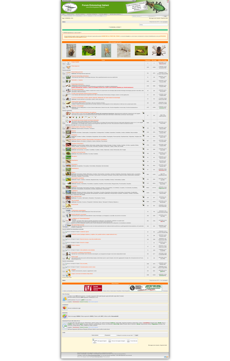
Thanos (161, 123)
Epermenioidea (114, 192)
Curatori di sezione (84, 301)
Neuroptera (74, 164)
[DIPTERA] (79, 117)
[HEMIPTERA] (76, 117)
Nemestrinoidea (80, 175)
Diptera (73, 172)
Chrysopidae (86, 165)
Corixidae (119, 145)
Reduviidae (95, 146)
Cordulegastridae (100, 132)
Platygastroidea (115, 183)
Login (63, 332)
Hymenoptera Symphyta (78, 178)
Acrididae (79, 136)
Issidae (111, 149)
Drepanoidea (107, 192)
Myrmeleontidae (105, 165)
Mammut (162, 162)
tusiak (91, 325)
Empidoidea (117, 174)
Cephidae (83, 179)
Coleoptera (74, 186)
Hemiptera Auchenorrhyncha (79, 148)
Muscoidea (74, 175)
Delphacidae (106, 149)
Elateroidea (74, 188)
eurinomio (161, 108)
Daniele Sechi (153, 322)
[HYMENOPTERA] (73, 117)
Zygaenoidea (76, 194)
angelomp (124, 322)
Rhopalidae (100, 146)
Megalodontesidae (95, 179)
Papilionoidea (107, 193)
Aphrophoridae (80, 149)
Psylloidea (96, 153)
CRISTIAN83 (161, 206)
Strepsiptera (91, 198)
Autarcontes (135, 322)
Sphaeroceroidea (123, 175)
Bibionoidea (89, 174)
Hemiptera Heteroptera (77, 143)
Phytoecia (161, 226)
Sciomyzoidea (116, 175)
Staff (70, 277)
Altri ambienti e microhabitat (87, 250)
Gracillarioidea (134, 192)
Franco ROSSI (75, 324)
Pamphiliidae (107, 179)
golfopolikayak (161, 175)
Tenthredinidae (117, 179)
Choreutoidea (96, 192)
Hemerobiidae (92, 165)
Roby (161, 77)
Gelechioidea (121, 192)
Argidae (78, 179)
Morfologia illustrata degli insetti (83, 73)
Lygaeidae (132, 145)
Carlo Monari (146, 322)
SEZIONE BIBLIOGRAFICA (115, 14)
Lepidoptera (75, 190)
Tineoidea (130, 193)
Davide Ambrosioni (162, 212)
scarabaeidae (162, 254)
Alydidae (87, 145)
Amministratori (76, 301)
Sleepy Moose (76, 325)
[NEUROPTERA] (89, 117)
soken (161, 150)
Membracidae (116, 149)
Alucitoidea (84, 192)
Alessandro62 (114, 316)
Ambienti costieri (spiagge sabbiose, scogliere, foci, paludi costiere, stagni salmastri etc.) (94, 234)
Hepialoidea (74, 193)
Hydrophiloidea (80, 188)
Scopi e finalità (75, 62)
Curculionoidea (128, 187)
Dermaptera (83, 141)
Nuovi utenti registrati (93, 301)
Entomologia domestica (78, 84)
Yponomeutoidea (69, 194)
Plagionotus (162, 188)
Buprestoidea (86, 187)
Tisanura (103, 198)
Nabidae (73, 146)
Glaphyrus (91, 324)
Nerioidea (86, 175)
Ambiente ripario (84, 231)
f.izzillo (161, 250)
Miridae (136, 145)
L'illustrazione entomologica (79, 101)
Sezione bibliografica (67, 208)
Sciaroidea (110, 175)
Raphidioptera (75, 168)
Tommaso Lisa (161, 103)
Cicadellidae (92, 149)
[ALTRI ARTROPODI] (95, 117)
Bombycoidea (90, 192)
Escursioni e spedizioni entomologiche (81, 252)
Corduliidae (106, 132)
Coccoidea (90, 153)
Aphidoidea (85, 153)
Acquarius (161, 86)
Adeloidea (79, 192)
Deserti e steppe (84, 242)
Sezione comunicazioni (67, 261)
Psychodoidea (104, 175)
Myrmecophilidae (102, 136)
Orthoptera (74, 135)
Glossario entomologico (78, 89)
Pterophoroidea (113, 193)
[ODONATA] (86, 117)
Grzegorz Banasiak (161, 73)
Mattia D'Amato (123, 324)
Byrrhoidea (92, 187)
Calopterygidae (85, 132)
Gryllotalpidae (89, 136)
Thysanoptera (98, 198)
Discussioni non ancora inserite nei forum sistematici (85, 120)
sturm (161, 243)
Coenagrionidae (92, 132)
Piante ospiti (75, 256)
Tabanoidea (68, 176)
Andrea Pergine (161, 267)
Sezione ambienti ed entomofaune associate (72, 229)
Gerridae (128, 145)
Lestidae (123, 132)
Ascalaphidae (80, 165)
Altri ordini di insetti (76, 196)
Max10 (161, 154)
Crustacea (84, 202)
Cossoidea (102, 192)
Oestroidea (91, 175)
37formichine (88, 322)
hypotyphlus (161, 67)
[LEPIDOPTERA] (70, 117)
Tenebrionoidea (106, 188)
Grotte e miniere (76, 245)
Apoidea (78, 183)
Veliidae (115, 146)
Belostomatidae (103, 145)
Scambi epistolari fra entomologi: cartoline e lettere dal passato (90, 99)
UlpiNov (161, 137)
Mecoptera (74, 156)
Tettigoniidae (131, 136)
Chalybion (161, 95)
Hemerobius (162, 170)
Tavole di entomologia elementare (80, 76)
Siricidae (112, 179)
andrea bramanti (106, 322)
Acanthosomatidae (81, 145)
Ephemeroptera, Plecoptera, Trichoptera (82, 127)
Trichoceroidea (85, 176)
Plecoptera (86, 128)
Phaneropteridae (116, 136)
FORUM (73, 269)
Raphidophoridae (124, 136)
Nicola (138, 324)
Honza (103, 324)
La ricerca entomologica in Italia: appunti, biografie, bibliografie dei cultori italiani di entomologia (96, 97)
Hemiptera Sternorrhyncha (78, 152)
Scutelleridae (106, 146)
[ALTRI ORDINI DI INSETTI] (92, 117)
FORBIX (70, 324)
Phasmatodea (104, 141)
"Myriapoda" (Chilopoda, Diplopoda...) (111, 202)
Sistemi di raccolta (105, 107)
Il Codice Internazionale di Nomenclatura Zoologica (84, 93)
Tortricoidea (135, 193)
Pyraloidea (120, 193)
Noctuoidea (101, 193)
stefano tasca (162, 247)
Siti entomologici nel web (78, 225)
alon (162, 179)
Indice (63, 22)
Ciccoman (161, 141)
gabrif (161, 271)
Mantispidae (98, 165)
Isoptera (94, 141)
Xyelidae (123, 179)
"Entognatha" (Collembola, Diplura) (94, 202)
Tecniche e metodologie (78, 106)
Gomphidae (118, 132)
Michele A (162, 128)
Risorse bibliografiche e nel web (84, 107)
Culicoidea (112, 174)
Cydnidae (123, 145)
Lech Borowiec (109, 324)
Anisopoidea (79, 174)
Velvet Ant (161, 63)
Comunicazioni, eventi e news (87, 267)
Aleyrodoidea (80, 153)
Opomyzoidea (97, 175)
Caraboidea (97, 187)
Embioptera (89, 141)
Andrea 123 (98, 322)
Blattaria (78, 141)
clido (161, 221)
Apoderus (129, 322)
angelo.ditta (161, 116)
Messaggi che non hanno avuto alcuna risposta (81, 125)
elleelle (159, 322)
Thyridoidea (125, 193)
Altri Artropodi (75, 200)
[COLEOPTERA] (67, 117)
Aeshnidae (79, 132)
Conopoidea (107, 174)
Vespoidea (128, 183)
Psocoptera (79, 198)
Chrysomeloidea (108, 187)
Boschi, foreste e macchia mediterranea (90, 239)
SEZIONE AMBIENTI (103, 14)
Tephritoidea (74, 176)
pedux (149, 324)
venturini (95, 325)
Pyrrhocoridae (89, 146)
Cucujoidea (122, 187)
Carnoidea (95, 174)
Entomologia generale (77, 72)
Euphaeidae (112, 132)
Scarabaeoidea (87, 188)
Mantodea (98, 141)
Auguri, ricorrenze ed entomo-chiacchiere (82, 273)
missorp (161, 91)
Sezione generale (66, 70)
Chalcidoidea (84, 183)
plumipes (162, 132)
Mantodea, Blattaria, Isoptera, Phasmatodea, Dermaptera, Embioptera (89, 139)
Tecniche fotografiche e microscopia (118, 107)
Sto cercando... (84, 263)
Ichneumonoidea (107, 183)
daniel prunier (162, 99)
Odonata (74, 131)
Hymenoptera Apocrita (77, 182)
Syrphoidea (136, 175)
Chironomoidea (101, 174)
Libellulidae (127, 132)
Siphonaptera (85, 198)
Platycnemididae (134, 132)
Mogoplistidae (95, 136)
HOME (63, 14)
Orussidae (101, 179)
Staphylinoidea (99, 188)
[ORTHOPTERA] (82, 117)
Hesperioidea (80, 193)
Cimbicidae (87, 179)
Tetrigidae (137, 136)
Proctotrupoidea (122, 183)
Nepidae (77, 146)
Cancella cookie (65, 277)
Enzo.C (163, 322)
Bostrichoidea (80, 187)
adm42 (93, 322)
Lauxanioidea (137, 174)
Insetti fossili (75, 204)
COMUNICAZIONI (70, 14)
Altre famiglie (120, 146)
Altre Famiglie (123, 149)
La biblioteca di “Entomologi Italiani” (81, 218)
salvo (161, 216)
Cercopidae (86, 149)
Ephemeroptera (80, 128)
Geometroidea (127, 192)
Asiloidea (85, 174)
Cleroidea (103, 187)
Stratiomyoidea (130, 175)
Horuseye (161, 81)
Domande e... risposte (77, 80)
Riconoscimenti (107, 356)
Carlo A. (141, 322)
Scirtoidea (93, 188)
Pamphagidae (110, 136)
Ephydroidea (123, 174)
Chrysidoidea (90, 183)
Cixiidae (101, 149)
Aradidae (98, 145)
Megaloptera (75, 160)
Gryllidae (83, 136)
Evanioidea (101, 183)
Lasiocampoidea (86, 193)
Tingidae (112, 146)
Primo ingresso (75, 66)
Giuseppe (85, 324)
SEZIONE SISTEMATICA (92, 14)
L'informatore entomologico (79, 210)
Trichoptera (91, 128)
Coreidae (114, 145)
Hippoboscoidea (130, 174)
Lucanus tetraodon (161, 232)
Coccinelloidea (116, 187)
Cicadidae (97, 149)
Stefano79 (86, 325)
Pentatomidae (83, 146)
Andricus (112, 322)
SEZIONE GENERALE (80, 14)
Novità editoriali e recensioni (79, 214)
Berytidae (109, 145)
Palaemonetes (161, 239)
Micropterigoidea (94, 193)
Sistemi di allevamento (96, 107)
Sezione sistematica (67, 110)
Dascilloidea (134, 187)
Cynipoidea (95, 183)
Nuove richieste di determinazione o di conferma (84, 112)
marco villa (116, 324)
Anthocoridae (92, 145)
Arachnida (79, 202)
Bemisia (161, 202)
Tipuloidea (79, 176)
